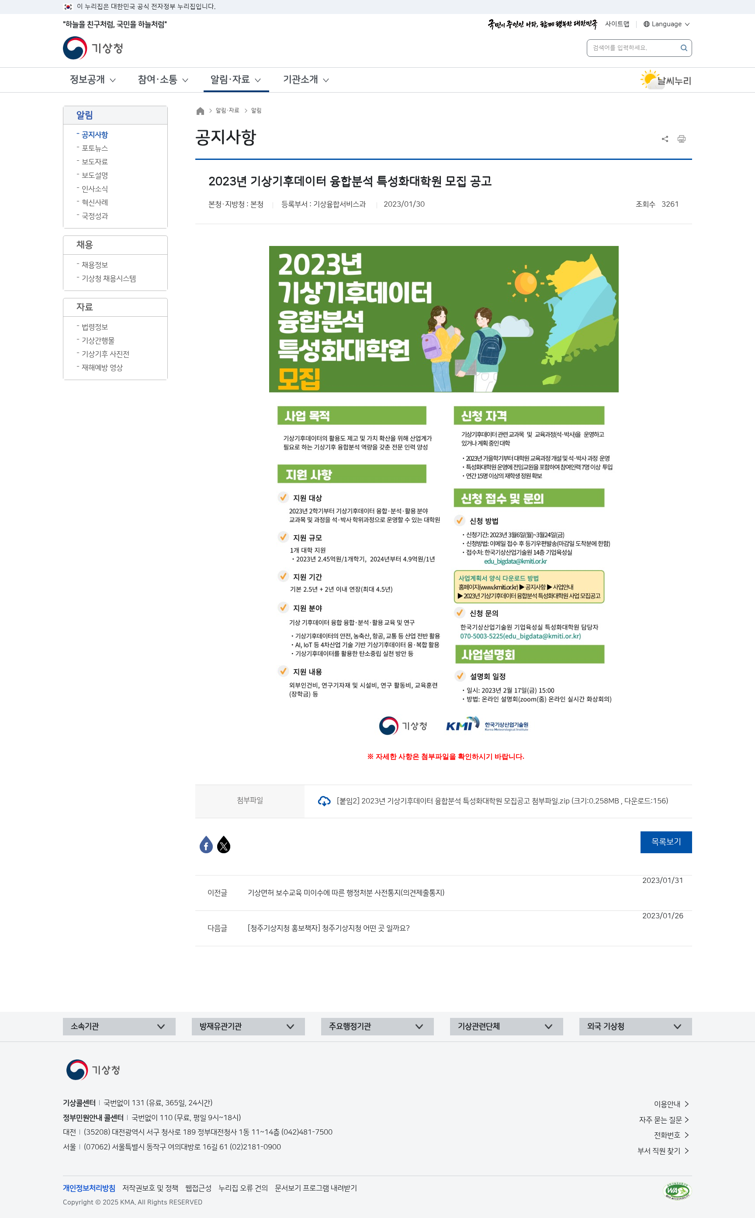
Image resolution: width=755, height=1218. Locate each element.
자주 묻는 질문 (660, 1120)
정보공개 (87, 79)
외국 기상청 (605, 1026)
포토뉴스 (95, 148)
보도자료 (95, 162)
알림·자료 (230, 79)
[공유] (665, 139)
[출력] (681, 139)
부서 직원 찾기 (659, 1151)
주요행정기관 (350, 1026)
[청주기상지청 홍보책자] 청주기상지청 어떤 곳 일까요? (465, 922)
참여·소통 (157, 79)
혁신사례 (95, 203)
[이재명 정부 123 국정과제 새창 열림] (542, 24)
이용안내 (668, 1104)
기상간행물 (98, 341)
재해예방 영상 (102, 368)
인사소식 (95, 189)
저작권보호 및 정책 (150, 1188)
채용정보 (95, 265)
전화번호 (668, 1135)
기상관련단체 (479, 1026)
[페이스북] (206, 844)
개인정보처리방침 (89, 1188)
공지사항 (95, 135)
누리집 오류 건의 (243, 1188)
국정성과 (95, 216)
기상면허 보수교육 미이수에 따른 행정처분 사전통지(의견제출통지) (465, 887)
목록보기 (666, 842)
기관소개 (300, 79)
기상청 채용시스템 (109, 279)
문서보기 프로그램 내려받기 (316, 1188)
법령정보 (95, 327)
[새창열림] (666, 80)
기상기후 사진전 (105, 354)
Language (667, 24)
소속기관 (85, 1026)
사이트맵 (617, 24)
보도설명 (95, 176)
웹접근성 (198, 1188)
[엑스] (223, 844)
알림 (256, 110)
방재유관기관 (221, 1026)
